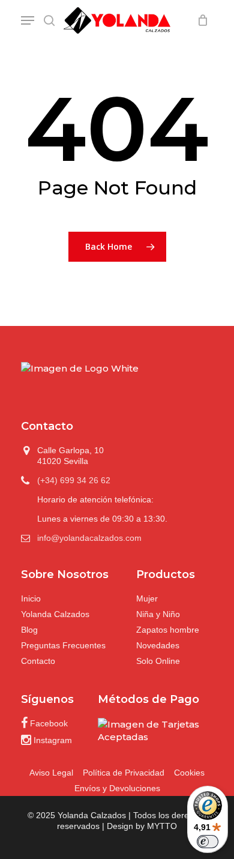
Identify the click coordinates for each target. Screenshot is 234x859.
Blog (29, 629)
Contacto (38, 661)
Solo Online (158, 661)
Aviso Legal (51, 772)
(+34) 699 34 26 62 (73, 480)
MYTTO (162, 826)
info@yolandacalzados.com (89, 538)
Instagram (51, 740)
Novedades (157, 645)
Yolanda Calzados (55, 614)
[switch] (207, 841)
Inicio (31, 598)
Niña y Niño (158, 614)
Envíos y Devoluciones (117, 788)
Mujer (147, 598)
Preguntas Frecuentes (63, 645)
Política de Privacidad (123, 772)
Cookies (189, 772)
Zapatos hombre (167, 629)
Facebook (48, 723)
